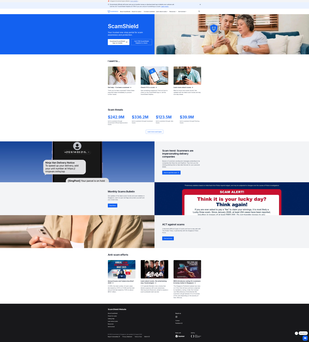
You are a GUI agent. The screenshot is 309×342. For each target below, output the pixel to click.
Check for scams (112, 316)
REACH (146, 336)
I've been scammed (149, 11)
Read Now (112, 205)
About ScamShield (125, 11)
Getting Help (111, 318)
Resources (111, 324)
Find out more (168, 238)
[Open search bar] (199, 11)
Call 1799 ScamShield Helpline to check (141, 42)
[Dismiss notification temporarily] (200, 4)
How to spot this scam (170, 172)
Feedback (178, 323)
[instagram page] (176, 317)
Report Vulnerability (113, 336)
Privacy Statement (127, 336)
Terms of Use (138, 336)
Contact (177, 320)
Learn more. (165, 6)
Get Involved (111, 326)
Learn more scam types (154, 132)
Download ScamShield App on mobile (117, 42)
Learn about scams (113, 321)
